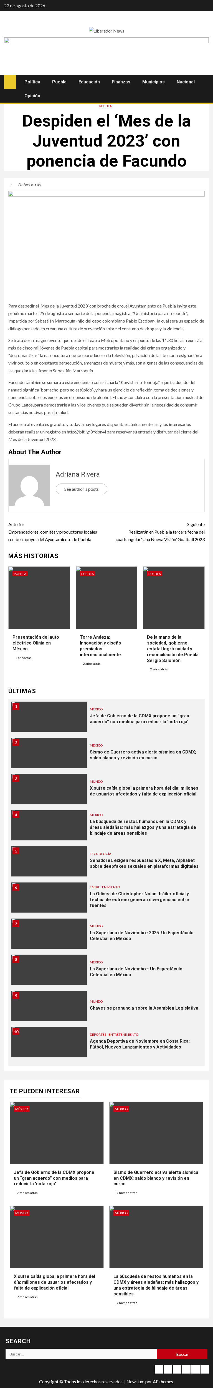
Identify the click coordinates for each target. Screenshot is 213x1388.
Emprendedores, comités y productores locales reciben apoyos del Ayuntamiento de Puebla (52, 532)
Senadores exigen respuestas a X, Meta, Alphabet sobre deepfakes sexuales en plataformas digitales (144, 863)
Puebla (59, 82)
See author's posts (81, 489)
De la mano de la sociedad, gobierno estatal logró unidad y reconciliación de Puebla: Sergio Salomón (173, 648)
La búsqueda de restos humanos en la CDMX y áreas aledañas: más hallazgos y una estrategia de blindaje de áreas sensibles (143, 827)
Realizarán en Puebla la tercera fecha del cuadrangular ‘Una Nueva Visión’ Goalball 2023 (160, 532)
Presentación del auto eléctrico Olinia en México (35, 642)
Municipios (153, 82)
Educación (89, 82)
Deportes (98, 1034)
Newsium (135, 1381)
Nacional (186, 82)
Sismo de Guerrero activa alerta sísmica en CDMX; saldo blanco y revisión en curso (143, 754)
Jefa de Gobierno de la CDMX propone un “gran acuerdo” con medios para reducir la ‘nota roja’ (139, 718)
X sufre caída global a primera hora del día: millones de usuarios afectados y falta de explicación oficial (144, 791)
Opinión (32, 95)
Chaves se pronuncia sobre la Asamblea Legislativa (144, 1008)
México (96, 709)
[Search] (204, 81)
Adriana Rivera (78, 474)
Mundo (96, 781)
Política (32, 82)
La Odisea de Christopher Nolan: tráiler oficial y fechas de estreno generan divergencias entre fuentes (139, 899)
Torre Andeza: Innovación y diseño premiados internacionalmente (100, 645)
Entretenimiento (105, 887)
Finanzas (121, 82)
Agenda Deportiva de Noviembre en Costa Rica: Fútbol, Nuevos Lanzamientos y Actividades (140, 1044)
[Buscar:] (81, 1354)
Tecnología (100, 854)
